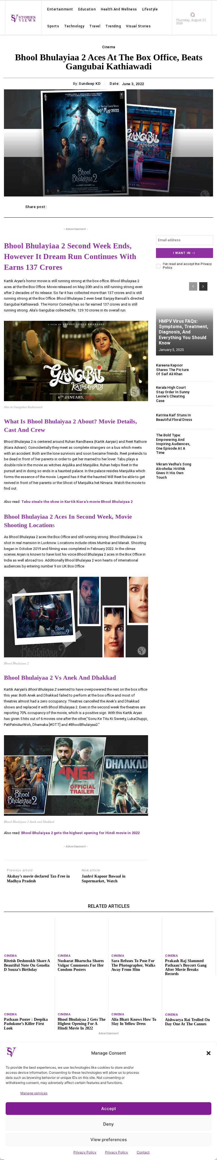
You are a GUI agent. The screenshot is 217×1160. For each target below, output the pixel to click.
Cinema (108, 47)
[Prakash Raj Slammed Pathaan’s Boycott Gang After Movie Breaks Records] (189, 934)
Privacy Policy (84, 1152)
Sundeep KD (90, 83)
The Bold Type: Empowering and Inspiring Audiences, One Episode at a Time (173, 444)
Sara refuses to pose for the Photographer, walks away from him (133, 965)
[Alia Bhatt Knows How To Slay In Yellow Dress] (135, 992)
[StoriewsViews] (23, 18)
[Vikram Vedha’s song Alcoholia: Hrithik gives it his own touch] (204, 470)
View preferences (108, 1139)
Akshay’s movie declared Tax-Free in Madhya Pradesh (38, 878)
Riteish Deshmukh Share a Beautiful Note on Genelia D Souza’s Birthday (27, 965)
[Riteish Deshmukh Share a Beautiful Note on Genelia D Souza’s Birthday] (28, 934)
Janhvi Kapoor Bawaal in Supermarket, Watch (103, 878)
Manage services (33, 1093)
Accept (108, 1108)
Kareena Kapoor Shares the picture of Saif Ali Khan (172, 369)
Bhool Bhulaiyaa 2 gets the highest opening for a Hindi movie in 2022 (81, 1023)
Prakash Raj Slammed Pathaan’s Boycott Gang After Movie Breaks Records (186, 967)
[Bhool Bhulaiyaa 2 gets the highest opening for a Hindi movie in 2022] (81, 992)
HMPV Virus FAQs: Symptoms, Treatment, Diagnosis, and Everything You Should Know (183, 332)
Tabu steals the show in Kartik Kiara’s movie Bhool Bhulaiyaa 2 (77, 502)
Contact (143, 1152)
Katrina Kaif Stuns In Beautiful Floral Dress (174, 417)
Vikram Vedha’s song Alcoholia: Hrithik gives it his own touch (173, 471)
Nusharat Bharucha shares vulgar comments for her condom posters (81, 965)
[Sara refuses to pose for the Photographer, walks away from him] (135, 934)
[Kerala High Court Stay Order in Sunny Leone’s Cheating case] (204, 394)
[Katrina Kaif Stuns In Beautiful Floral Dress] (204, 417)
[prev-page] (193, 286)
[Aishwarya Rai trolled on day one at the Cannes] (189, 993)
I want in (181, 253)
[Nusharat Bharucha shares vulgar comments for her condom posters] (81, 934)
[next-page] (203, 286)
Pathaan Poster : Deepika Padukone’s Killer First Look (26, 1023)
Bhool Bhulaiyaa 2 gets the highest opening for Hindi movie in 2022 (80, 833)
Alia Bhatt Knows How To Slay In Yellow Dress (133, 1021)
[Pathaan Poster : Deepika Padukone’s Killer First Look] (28, 992)
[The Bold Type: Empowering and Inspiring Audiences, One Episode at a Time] (204, 441)
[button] (208, 1053)
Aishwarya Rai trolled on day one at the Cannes (187, 1022)
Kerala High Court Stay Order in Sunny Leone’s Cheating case (172, 394)
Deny (108, 1124)
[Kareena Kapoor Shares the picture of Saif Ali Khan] (204, 369)
